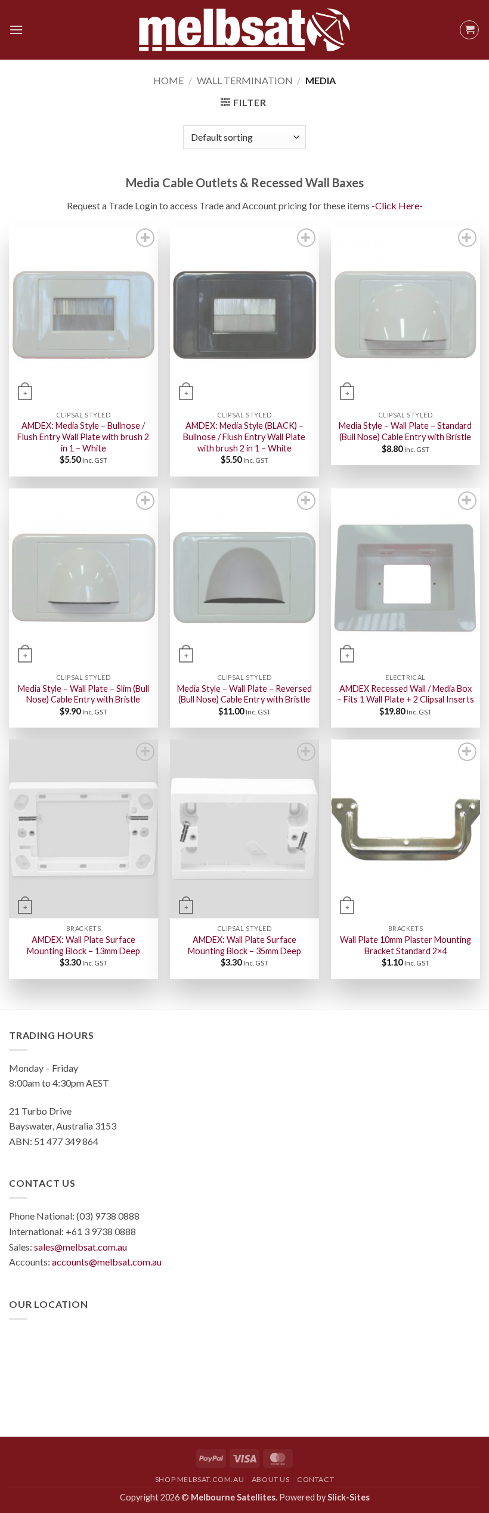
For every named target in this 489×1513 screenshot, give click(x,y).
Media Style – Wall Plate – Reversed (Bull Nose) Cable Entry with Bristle (244, 694)
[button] (16, 29)
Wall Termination (245, 80)
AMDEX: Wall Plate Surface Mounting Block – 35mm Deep (244, 945)
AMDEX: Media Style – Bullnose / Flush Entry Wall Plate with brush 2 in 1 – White (83, 436)
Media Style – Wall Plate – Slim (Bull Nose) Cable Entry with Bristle (83, 694)
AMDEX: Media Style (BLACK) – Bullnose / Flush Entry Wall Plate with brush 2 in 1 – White (244, 436)
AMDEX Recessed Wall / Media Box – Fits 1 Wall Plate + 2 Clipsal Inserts (405, 694)
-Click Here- (397, 205)
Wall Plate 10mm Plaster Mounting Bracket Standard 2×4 (405, 945)
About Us (271, 1479)
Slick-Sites (348, 1497)
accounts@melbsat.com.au (107, 1261)
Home (168, 80)
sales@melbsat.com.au (80, 1246)
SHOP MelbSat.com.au (199, 1479)
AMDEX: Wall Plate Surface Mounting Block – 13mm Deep (83, 945)
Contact (315, 1479)
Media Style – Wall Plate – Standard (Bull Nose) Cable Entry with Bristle (405, 431)
